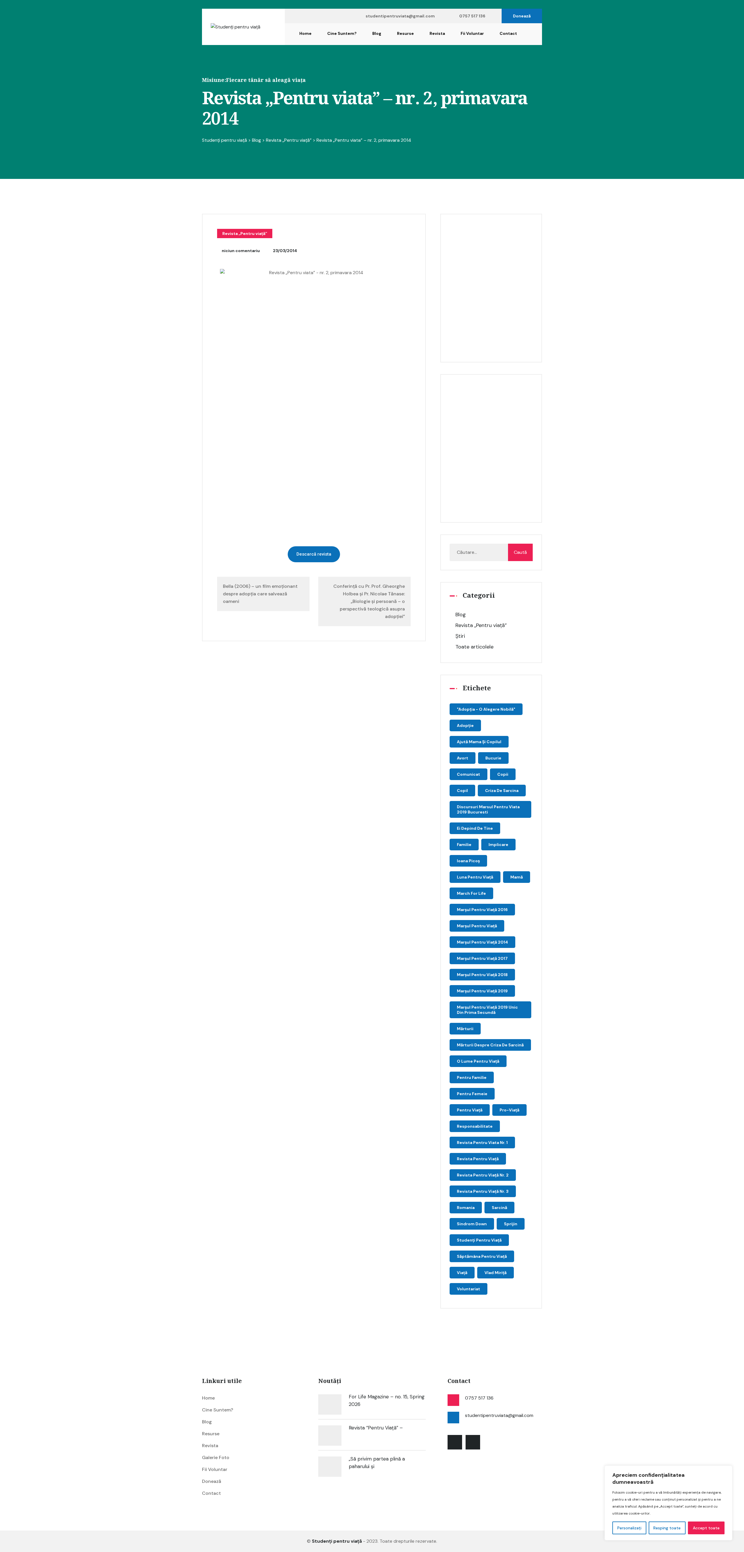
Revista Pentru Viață (478, 1158)
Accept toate (706, 1528)
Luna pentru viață (475, 877)
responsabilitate (475, 1126)
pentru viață (469, 1110)
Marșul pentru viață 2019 (482, 991)
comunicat (468, 774)
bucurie (493, 758)
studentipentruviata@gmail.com (400, 16)
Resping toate (667, 1528)
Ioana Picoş (468, 860)
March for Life (471, 893)
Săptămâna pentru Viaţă (482, 1256)
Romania (466, 1207)
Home (305, 33)
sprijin (510, 1223)
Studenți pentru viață (479, 1240)
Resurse (405, 33)
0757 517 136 (472, 16)
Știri (460, 636)
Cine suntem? (342, 33)
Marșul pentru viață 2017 (482, 958)
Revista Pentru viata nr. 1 (482, 1142)
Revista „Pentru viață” (244, 233)
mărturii (465, 1028)
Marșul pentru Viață (477, 925)
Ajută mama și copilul (479, 741)
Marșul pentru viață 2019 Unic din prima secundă (487, 1010)
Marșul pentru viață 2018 (482, 974)
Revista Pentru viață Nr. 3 (483, 1191)
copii (502, 774)
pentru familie (472, 1077)
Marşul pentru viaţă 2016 (482, 909)
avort (462, 758)
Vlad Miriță (495, 1272)
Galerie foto (215, 1457)
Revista (437, 33)
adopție (465, 725)
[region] (668, 1502)
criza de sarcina (501, 790)
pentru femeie (472, 1093)
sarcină (499, 1207)
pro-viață (509, 1110)
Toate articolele (474, 646)
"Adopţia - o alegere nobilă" (486, 709)
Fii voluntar (472, 33)
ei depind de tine (475, 828)
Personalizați (629, 1528)
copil (462, 790)
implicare (498, 844)
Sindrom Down (472, 1223)
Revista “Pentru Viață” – (376, 1428)
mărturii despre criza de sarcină (490, 1045)
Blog (376, 33)
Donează (522, 16)
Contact (508, 33)
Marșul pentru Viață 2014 (482, 942)
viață (462, 1272)
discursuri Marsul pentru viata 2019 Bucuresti (488, 809)
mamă (516, 877)
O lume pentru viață (478, 1061)
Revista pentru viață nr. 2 (483, 1175)
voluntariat (468, 1288)
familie (464, 844)
